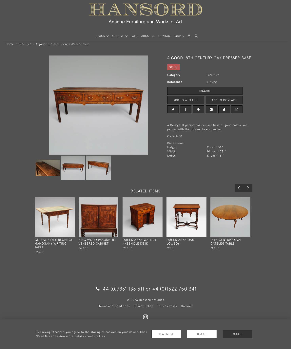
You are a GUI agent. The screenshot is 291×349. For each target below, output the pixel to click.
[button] (196, 36)
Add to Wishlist (185, 100)
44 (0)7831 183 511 (123, 289)
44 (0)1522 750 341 (174, 289)
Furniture (24, 44)
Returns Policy (167, 306)
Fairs (134, 35)
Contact (165, 35)
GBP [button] (178, 35)
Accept (238, 334)
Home (10, 44)
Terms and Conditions (114, 306)
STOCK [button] (101, 35)
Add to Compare (224, 100)
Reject (202, 334)
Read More (166, 334)
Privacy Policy (143, 306)
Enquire (204, 90)
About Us (148, 35)
